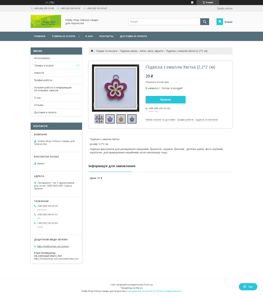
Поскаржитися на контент (140, 291)
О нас (89, 36)
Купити (165, 99)
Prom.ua (148, 284)
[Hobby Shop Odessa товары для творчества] (46, 27)
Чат (251, 286)
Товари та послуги (106, 51)
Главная (39, 36)
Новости (39, 72)
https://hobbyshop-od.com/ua (53, 246)
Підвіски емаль (129, 51)
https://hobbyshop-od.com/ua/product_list (56, 258)
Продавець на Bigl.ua (131, 288)
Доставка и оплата (133, 36)
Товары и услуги (63, 36)
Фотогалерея (42, 58)
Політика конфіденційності (168, 291)
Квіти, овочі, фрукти (151, 51)
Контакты (106, 36)
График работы (43, 80)
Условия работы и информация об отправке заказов (53, 89)
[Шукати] (204, 21)
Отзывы (38, 105)
